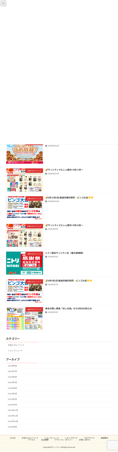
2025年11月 (13, 416)
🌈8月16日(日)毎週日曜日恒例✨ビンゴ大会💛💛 (69, 197)
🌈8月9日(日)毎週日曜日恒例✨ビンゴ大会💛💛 (68, 280)
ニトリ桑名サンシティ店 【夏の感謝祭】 (64, 253)
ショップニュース (15, 350)
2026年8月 (12, 366)
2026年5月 (12, 382)
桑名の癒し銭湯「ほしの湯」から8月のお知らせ (68, 308)
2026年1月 (12, 405)
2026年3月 (12, 393)
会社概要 (45, 440)
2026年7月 (12, 371)
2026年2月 (12, 399)
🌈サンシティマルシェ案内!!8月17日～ (64, 169)
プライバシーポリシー (64, 440)
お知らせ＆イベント (16, 345)
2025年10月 (13, 421)
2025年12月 (13, 410)
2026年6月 (12, 377)
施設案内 (104, 438)
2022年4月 (12, 427)
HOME (13, 438)
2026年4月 (12, 388)
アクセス (31, 440)
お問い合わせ (84, 440)
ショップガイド (71, 438)
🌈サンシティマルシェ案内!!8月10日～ (64, 225)
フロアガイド (89, 438)
